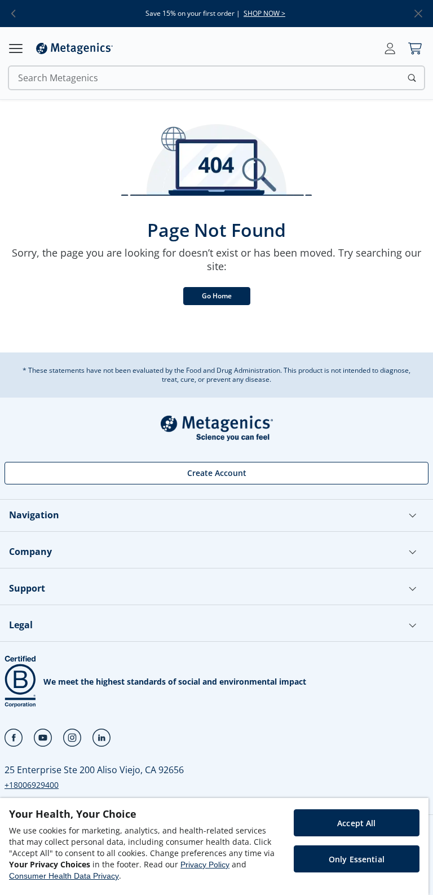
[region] (214, 846)
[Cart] (415, 48)
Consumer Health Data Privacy (64, 875)
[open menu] (16, 48)
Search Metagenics (58, 78)
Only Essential (357, 859)
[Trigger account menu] (390, 48)
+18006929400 (32, 784)
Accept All (356, 823)
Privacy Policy (204, 864)
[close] (418, 13)
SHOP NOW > (264, 13)
